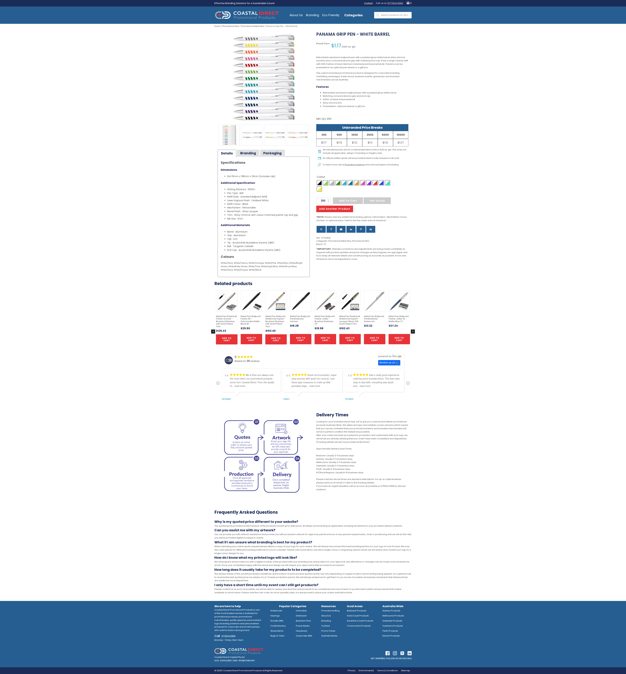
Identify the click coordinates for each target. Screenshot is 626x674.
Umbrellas (301, 610)
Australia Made (329, 635)
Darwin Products (391, 635)
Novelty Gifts (276, 620)
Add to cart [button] (300, 338)
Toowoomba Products (359, 625)
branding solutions (355, 164)
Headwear (301, 630)
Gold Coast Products (358, 615)
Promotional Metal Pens (252, 26)
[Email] (341, 229)
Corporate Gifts (304, 635)
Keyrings (275, 615)
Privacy (351, 670)
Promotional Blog (330, 610)
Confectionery (278, 625)
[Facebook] (331, 229)
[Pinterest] (360, 229)
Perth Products (390, 630)
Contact (368, 3)
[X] (321, 229)
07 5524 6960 (229, 635)
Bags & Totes (277, 635)
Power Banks (303, 625)
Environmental (366, 670)
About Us (296, 15)
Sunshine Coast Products (360, 620)
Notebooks (276, 610)
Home (217, 26)
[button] (408, 3)
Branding (312, 15)
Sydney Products (391, 610)
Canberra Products (392, 625)
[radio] (319, 182)
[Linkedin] (351, 229)
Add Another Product (334, 209)
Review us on (387, 362)
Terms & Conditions (387, 670)
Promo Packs (328, 630)
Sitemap (405, 670)
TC (324, 244)
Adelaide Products (392, 620)
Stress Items (276, 630)
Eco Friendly (330, 15)
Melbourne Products (393, 615)
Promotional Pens (230, 26)
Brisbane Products (356, 610)
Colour (321, 177)
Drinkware (301, 615)
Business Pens (303, 620)
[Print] (370, 229)
